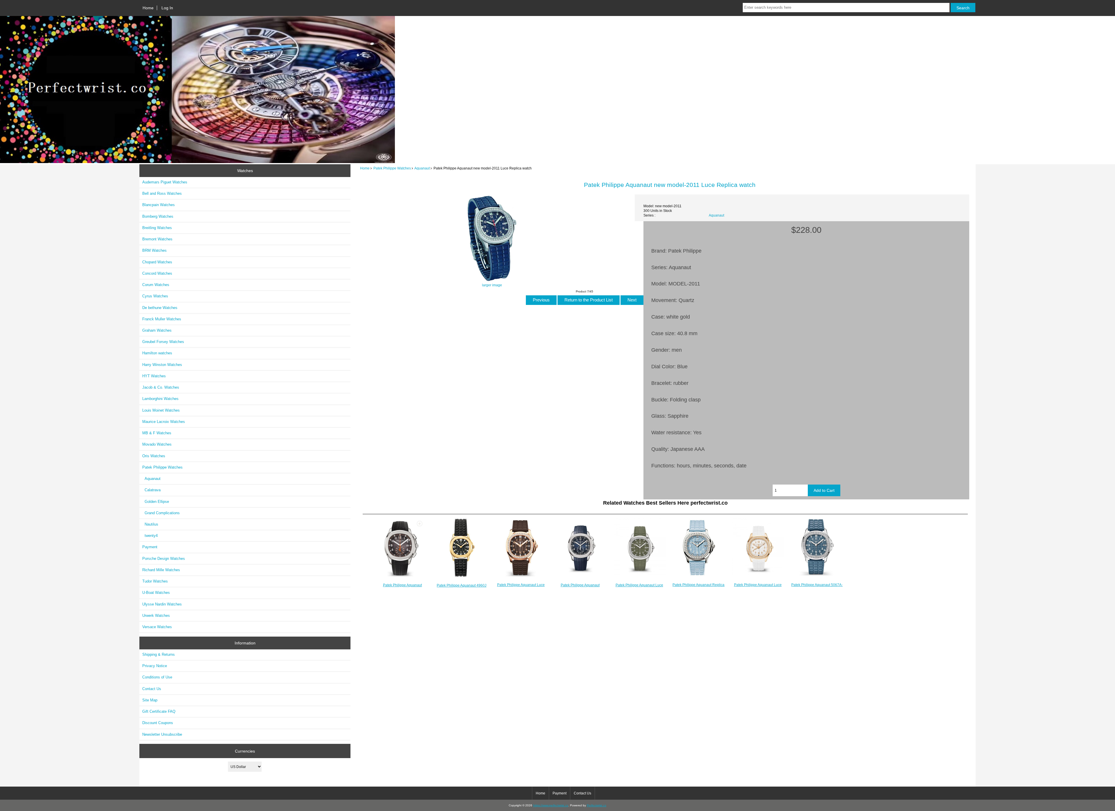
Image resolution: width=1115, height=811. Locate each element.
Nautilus (150, 524)
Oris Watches (153, 456)
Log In (167, 8)
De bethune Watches (159, 308)
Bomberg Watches (157, 216)
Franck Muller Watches (161, 319)
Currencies (245, 751)
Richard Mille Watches (161, 570)
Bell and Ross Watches (162, 193)
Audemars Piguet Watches (164, 182)
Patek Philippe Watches (392, 168)
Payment (149, 547)
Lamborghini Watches (160, 398)
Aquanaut (422, 168)
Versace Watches (157, 627)
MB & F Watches (156, 433)
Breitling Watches (157, 228)
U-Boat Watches (156, 592)
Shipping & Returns (158, 654)
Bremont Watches (157, 239)
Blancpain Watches (158, 205)
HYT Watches (154, 376)
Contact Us (151, 689)
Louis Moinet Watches (161, 410)
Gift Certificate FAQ (158, 711)
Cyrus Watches (155, 296)
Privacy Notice (154, 666)
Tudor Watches (155, 581)
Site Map (149, 700)
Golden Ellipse (155, 501)
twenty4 (150, 535)
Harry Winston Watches (162, 364)
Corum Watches (155, 285)
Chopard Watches (157, 262)
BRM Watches (154, 250)
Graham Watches (157, 330)
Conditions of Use (157, 677)
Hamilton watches (157, 353)
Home (148, 8)
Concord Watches (157, 273)
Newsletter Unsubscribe (162, 734)
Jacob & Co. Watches (160, 387)
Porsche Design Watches (163, 558)
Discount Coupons (157, 723)
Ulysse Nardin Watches (162, 604)
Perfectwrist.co (596, 805)
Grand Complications (161, 513)
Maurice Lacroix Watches (163, 421)
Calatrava (151, 490)
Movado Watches (157, 444)
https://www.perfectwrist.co (550, 805)
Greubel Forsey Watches (163, 342)
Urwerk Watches (156, 615)
